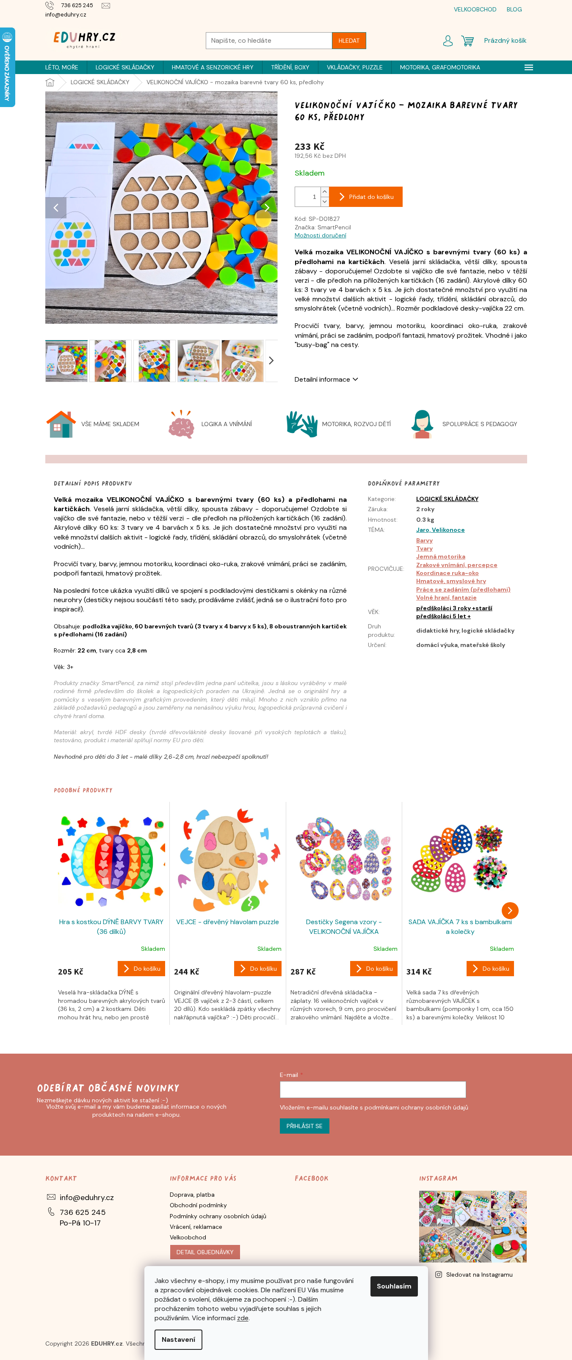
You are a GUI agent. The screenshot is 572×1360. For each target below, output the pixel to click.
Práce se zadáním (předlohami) (463, 589)
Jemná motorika (440, 556)
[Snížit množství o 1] (325, 201)
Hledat (349, 40)
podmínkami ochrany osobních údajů (416, 1107)
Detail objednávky (205, 1252)
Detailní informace (322, 379)
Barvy (424, 540)
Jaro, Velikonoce (440, 530)
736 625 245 (83, 1212)
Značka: (323, 227)
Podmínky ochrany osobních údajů (218, 1216)
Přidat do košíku (371, 197)
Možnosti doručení (320, 235)
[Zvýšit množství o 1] (325, 192)
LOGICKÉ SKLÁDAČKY (447, 499)
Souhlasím (394, 1286)
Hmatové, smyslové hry (451, 581)
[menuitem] (62, 67)
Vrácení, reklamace (196, 1227)
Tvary (424, 548)
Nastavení (178, 1339)
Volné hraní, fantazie (446, 597)
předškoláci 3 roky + (445, 608)
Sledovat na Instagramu (479, 1274)
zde (243, 1317)
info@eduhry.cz (87, 1197)
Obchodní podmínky (198, 1205)
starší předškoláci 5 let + (454, 612)
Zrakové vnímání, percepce (456, 565)
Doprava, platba (192, 1194)
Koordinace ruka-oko (447, 573)
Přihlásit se (305, 1126)
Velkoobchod (188, 1237)
